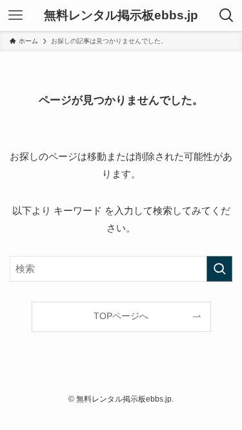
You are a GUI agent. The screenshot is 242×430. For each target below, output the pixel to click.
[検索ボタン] (226, 15)
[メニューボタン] (15, 15)
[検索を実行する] (219, 269)
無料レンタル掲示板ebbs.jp (121, 16)
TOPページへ (121, 316)
